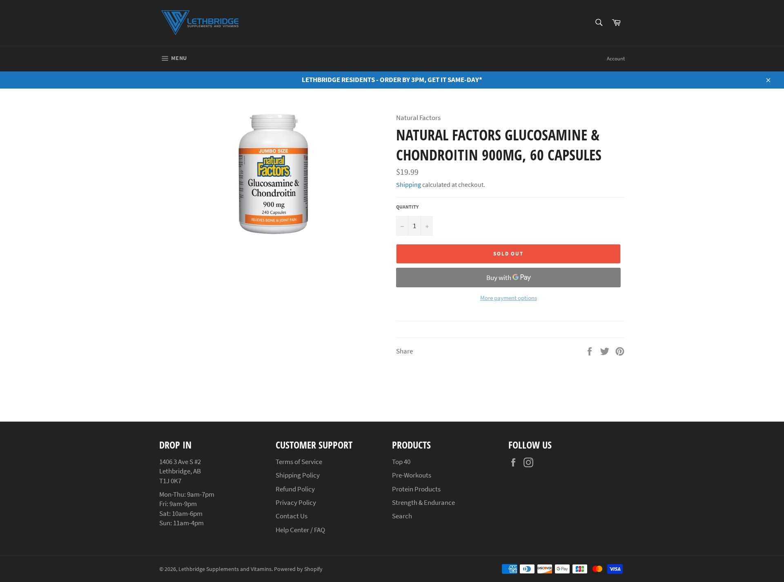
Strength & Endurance (423, 502)
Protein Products (416, 488)
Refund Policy (295, 488)
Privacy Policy (296, 502)
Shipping (408, 184)
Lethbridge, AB (180, 470)
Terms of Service (299, 461)
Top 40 (401, 461)
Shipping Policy (298, 475)
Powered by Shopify (298, 569)
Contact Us (291, 515)
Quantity (407, 207)
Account (616, 58)
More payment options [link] (508, 298)
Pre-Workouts (411, 475)
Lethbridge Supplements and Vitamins (225, 569)
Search (402, 515)
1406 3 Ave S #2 (180, 461)
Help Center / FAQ (300, 529)
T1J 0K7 (170, 480)
